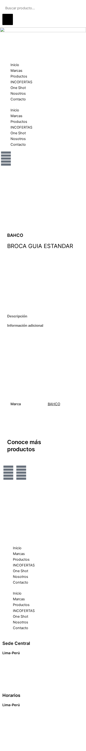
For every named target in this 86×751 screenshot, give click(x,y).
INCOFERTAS (21, 82)
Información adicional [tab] (25, 325)
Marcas (16, 70)
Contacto (18, 99)
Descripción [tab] (17, 316)
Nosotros (18, 93)
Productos (19, 76)
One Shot (18, 88)
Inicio (15, 65)
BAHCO (54, 404)
